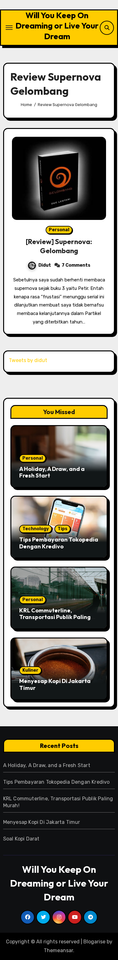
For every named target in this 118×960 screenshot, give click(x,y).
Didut (44, 265)
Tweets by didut (28, 360)
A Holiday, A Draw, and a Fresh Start (52, 472)
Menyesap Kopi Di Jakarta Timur (55, 684)
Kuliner (30, 670)
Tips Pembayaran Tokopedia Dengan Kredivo (58, 543)
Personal (59, 229)
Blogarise (94, 942)
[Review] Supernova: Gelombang (59, 246)
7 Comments (76, 265)
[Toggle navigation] (9, 27)
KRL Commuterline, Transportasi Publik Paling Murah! (55, 617)
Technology (35, 528)
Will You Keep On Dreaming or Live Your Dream (56, 25)
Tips (62, 528)
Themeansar (58, 950)
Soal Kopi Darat (21, 839)
